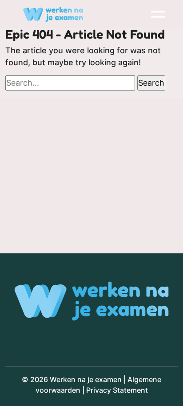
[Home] (53, 14)
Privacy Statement (117, 390)
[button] (158, 14)
